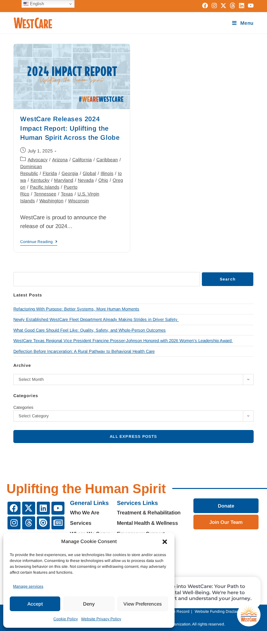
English (36, 3)
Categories (23, 407)
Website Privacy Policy (101, 619)
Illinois (107, 173)
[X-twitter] (28, 508)
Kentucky (40, 180)
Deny (89, 604)
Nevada (86, 180)
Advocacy (38, 159)
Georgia (70, 173)
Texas (67, 193)
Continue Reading (38, 241)
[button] (165, 541)
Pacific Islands (44, 187)
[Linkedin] (43, 508)
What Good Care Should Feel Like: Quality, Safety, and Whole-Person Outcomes (89, 330)
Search (227, 279)
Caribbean (107, 159)
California (82, 159)
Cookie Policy (65, 619)
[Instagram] (14, 522)
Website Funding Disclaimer (220, 611)
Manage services (28, 586)
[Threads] (28, 522)
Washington (51, 200)
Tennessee (45, 193)
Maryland (63, 180)
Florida (50, 173)
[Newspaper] (57, 522)
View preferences (142, 604)
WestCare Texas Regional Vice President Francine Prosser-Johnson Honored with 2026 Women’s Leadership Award (123, 340)
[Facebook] (14, 508)
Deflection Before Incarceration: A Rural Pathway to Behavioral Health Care (84, 351)
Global (89, 173)
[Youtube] (57, 508)
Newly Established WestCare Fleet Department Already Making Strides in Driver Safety (96, 319)
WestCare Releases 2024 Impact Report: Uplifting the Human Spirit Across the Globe (71, 128)
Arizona (60, 159)
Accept (35, 604)
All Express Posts (133, 436)
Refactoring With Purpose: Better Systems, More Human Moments (76, 309)
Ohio (103, 180)
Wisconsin (78, 200)
